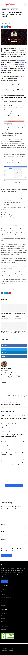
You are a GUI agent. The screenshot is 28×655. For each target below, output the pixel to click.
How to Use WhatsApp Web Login (13, 419)
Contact (3, 594)
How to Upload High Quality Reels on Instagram (19, 315)
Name (3, 524)
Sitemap (3, 605)
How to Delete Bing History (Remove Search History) (7, 315)
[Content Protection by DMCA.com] (8, 636)
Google (3, 616)
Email (3, 532)
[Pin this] (10, 26)
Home (2, 589)
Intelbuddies (9, 648)
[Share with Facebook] (2, 26)
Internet (3, 621)
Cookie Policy (4, 600)
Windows (3, 629)
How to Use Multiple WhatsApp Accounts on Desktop (12, 436)
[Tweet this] (5, 26)
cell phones (22, 60)
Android (3, 613)
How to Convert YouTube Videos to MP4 (7, 332)
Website (3, 539)
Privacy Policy (4, 603)
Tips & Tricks (4, 626)
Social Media (4, 624)
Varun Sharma (4, 18)
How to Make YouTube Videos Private (20, 332)
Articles (4, 382)
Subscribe (14, 486)
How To (3, 618)
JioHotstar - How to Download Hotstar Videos (12, 454)
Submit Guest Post (6, 597)
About (4, 581)
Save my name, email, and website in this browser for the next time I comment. (12, 550)
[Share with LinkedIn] (7, 26)
